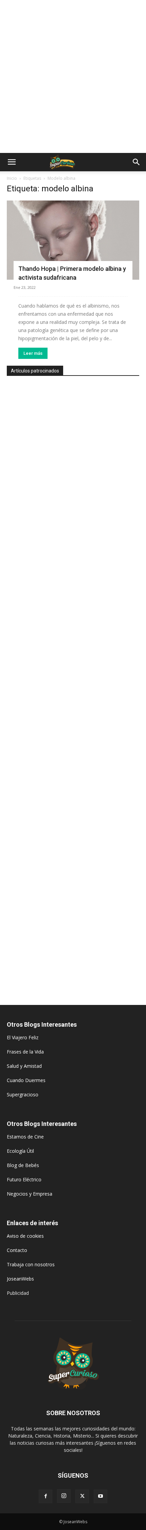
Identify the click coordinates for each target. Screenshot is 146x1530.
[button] (11, 162)
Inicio (12, 178)
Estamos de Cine (25, 1136)
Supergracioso (22, 1094)
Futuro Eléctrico (24, 1179)
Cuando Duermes (26, 1080)
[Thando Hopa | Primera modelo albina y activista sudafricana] (73, 240)
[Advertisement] (73, 76)
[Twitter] (82, 1496)
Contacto (17, 1250)
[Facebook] (45, 1496)
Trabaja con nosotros (31, 1264)
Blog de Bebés (23, 1165)
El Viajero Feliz (22, 1037)
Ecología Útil (20, 1151)
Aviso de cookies (25, 1236)
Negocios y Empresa (29, 1193)
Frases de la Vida (25, 1051)
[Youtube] (100, 1496)
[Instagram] (64, 1496)
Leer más (32, 353)
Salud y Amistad (24, 1066)
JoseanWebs (20, 1278)
